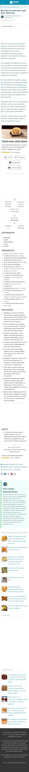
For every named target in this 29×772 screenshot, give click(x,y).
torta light (16, 469)
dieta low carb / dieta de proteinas (15, 467)
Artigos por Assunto (20, 734)
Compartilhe (16, 162)
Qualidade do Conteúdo (15, 736)
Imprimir (9, 157)
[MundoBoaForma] (14, 2)
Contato (11, 734)
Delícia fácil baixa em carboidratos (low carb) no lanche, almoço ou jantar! (16, 589)
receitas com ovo (7, 469)
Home (3, 7)
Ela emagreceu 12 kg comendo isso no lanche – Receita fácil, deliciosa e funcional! (17, 722)
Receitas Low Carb (15, 7)
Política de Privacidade (18, 732)
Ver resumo (8, 26)
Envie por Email (16, 167)
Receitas (8, 7)
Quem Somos (7, 732)
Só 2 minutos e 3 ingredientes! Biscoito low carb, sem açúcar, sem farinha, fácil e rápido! (17, 599)
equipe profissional (13, 502)
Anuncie (4, 734)
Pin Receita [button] (20, 157)
